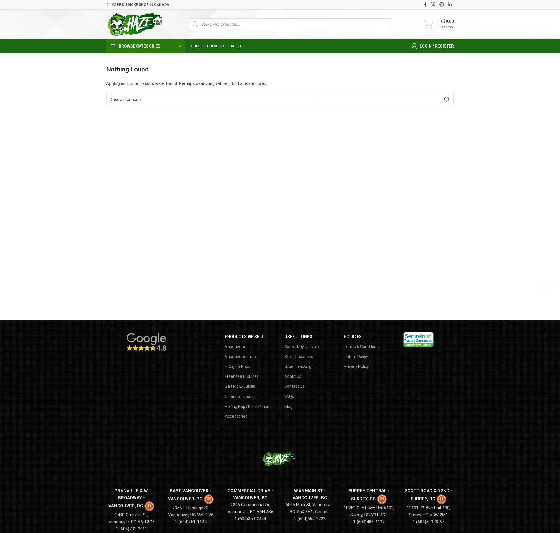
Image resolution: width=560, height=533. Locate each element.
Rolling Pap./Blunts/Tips (247, 406)
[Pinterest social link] (441, 4)
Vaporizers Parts (240, 356)
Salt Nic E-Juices (240, 386)
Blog (288, 406)
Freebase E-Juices (242, 376)
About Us (292, 376)
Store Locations (298, 356)
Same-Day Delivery (301, 346)
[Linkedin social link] (450, 4)
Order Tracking (298, 366)
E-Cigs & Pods (237, 366)
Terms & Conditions (362, 346)
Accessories (236, 416)
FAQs (289, 396)
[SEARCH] (447, 99)
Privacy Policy (356, 366)
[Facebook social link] (425, 4)
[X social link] (433, 4)
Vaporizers (235, 346)
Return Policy (356, 356)
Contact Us (294, 386)
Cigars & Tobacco (241, 396)
